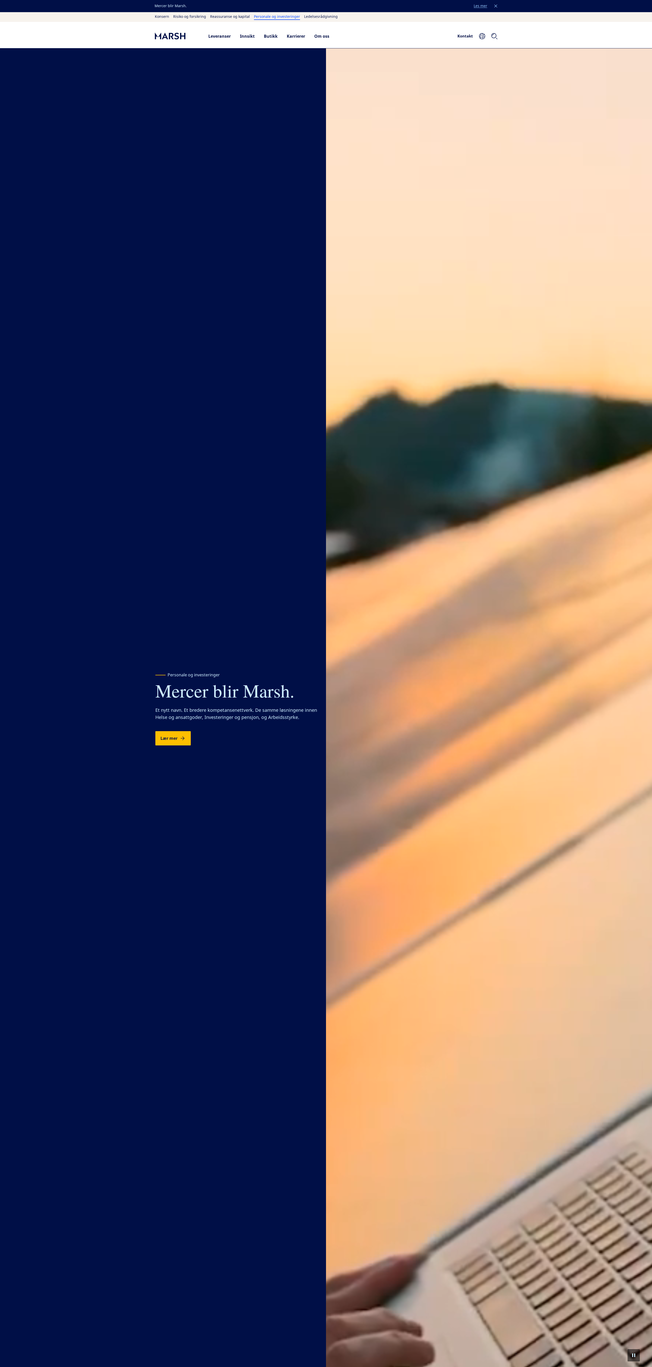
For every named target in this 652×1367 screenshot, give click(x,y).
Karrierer (296, 36)
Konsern (162, 16)
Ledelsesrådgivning (321, 16)
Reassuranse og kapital (230, 16)
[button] (496, 6)
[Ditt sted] (482, 36)
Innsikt (247, 36)
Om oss (321, 36)
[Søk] (494, 36)
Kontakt (465, 35)
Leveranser (219, 36)
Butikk (271, 36)
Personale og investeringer (277, 16)
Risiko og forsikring (189, 16)
